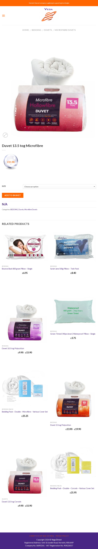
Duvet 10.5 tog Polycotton (13, 348)
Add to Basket (12, 195)
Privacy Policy (62, 536)
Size (4, 186)
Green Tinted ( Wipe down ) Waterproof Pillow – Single (72, 334)
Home (25, 30)
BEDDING (36, 30)
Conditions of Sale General (41, 536)
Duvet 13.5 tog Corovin (11, 502)
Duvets (48, 30)
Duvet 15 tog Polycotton (60, 425)
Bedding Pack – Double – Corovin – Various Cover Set (72, 488)
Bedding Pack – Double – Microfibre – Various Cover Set (25, 412)
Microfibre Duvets (65, 30)
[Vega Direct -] (49, 15)
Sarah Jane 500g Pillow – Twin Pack (64, 269)
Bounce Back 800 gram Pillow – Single (17, 269)
